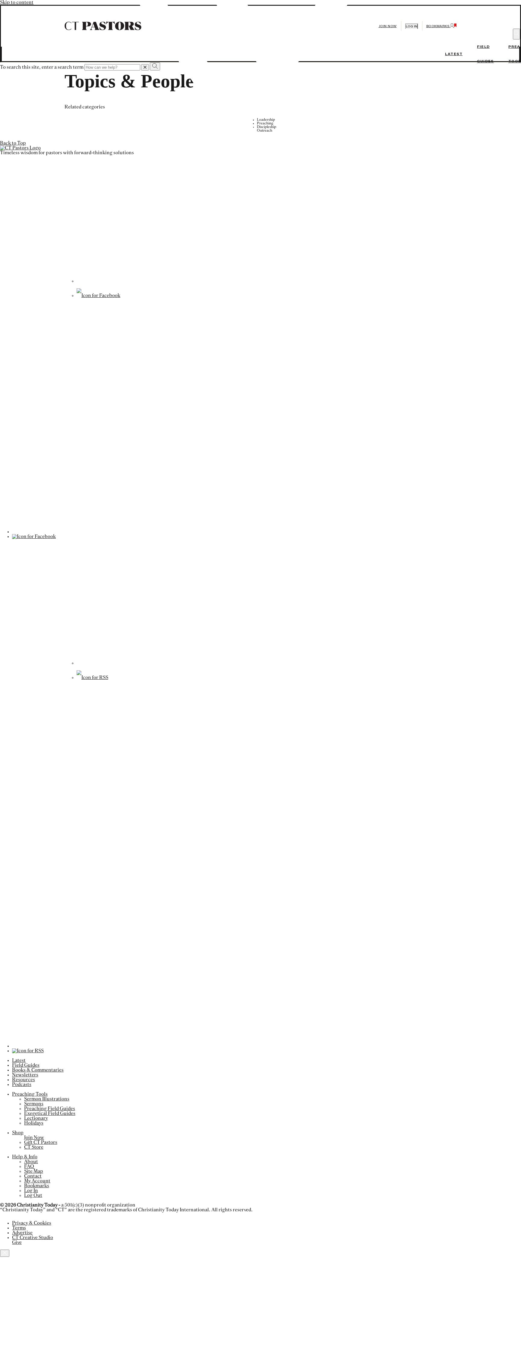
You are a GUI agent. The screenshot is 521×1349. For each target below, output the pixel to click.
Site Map (33, 1171)
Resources (23, 1079)
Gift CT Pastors (40, 1142)
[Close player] (4, 1253)
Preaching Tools (30, 1094)
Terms (19, 1227)
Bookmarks (36, 1185)
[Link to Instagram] (257, 663)
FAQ (29, 1166)
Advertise (22, 1232)
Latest (454, 54)
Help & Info (24, 1156)
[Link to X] (257, 281)
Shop (18, 1132)
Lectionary (36, 1118)
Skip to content (16, 2)
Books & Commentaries (38, 1070)
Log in (411, 26)
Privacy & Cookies (31, 1223)
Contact (33, 1176)
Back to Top (13, 143)
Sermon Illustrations (46, 1099)
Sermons (33, 1103)
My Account (37, 1180)
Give (17, 1242)
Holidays (33, 1123)
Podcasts (21, 1084)
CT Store (33, 1147)
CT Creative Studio (32, 1237)
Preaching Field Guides (49, 1108)
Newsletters (25, 1074)
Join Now (388, 26)
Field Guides (25, 1065)
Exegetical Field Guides (49, 1113)
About (31, 1161)
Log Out (33, 1195)
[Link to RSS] (92, 677)
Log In (31, 1190)
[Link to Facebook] (98, 295)
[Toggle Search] (516, 34)
